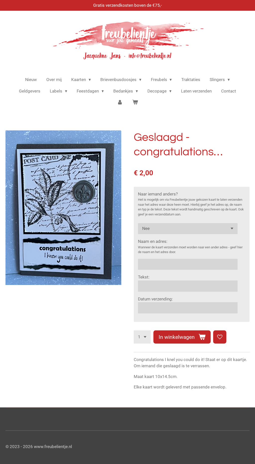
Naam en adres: (152, 241)
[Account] (119, 102)
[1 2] (142, 337)
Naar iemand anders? (158, 193)
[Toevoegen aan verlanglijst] (219, 337)
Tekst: (143, 277)
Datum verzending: (155, 298)
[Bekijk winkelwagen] (135, 102)
